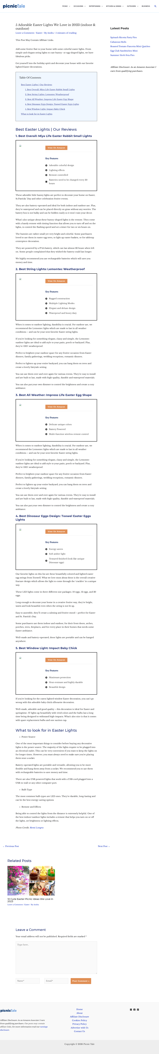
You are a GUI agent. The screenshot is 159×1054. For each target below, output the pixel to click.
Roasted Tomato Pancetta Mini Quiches (130, 46)
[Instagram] (131, 1010)
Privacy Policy (79, 1024)
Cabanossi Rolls (118, 42)
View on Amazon (56, 148)
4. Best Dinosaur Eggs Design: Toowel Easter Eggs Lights (52, 104)
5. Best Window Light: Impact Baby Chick (45, 109)
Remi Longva (36, 827)
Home (79, 1009)
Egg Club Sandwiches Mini (124, 51)
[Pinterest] (138, 1010)
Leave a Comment (25, 33)
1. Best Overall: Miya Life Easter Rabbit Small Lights (50, 89)
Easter (39, 33)
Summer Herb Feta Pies (122, 55)
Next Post (104, 846)
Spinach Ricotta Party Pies (123, 37)
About (79, 1013)
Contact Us (79, 1031)
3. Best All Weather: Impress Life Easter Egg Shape (49, 99)
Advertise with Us (79, 1028)
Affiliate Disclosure (79, 1017)
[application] (69, 6)
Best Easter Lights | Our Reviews (36, 84)
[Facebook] (134, 1010)
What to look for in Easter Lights (36, 114)
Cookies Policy (79, 1020)
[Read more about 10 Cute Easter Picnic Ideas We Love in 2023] (31, 880)
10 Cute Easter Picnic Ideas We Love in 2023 (30, 900)
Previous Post (11, 846)
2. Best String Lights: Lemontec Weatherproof (47, 94)
